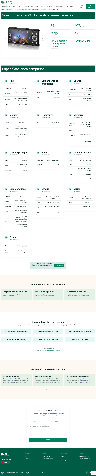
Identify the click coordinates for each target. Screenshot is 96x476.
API (61, 458)
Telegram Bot (64, 460)
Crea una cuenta (59, 265)
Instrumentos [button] (59, 6)
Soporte (27, 458)
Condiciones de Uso (83, 456)
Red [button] (42, 6)
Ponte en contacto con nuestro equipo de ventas (47, 350)
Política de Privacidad (83, 458)
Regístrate (90, 7)
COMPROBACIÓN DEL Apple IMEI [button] (10, 6)
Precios (72, 6)
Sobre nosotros (46, 456)
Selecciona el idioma (6, 459)
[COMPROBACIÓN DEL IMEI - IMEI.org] (7, 2)
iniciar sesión (81, 6)
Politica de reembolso (84, 460)
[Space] (7, 454)
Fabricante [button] (49, 6)
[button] (42, 38)
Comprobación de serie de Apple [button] (30, 6)
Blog (67, 6)
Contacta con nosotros (48, 458)
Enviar (48, 439)
